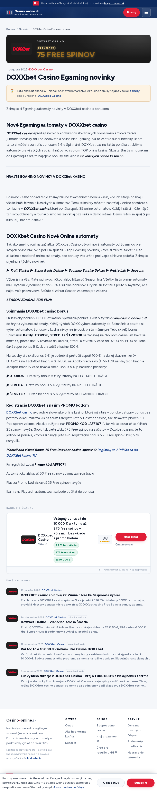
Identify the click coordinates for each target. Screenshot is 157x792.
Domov (10, 29)
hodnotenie (34, 758)
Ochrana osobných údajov (134, 730)
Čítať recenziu (124, 544)
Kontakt (70, 743)
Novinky (24, 29)
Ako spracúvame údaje (68, 787)
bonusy (135, 91)
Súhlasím (140, 782)
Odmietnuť (111, 782)
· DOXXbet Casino (40, 69)
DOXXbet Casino (49, 96)
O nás (69, 725)
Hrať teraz (131, 537)
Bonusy (131, 12)
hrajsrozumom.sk (114, 3)
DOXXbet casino (19, 412)
